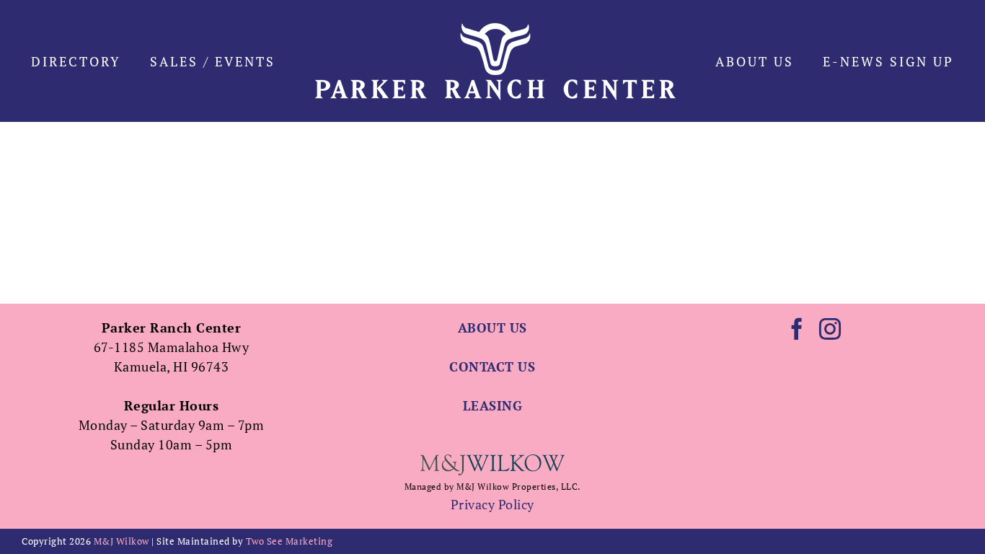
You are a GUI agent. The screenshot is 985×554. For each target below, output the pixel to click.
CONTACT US (492, 366)
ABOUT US (492, 327)
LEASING (493, 405)
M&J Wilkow (121, 541)
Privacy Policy (492, 504)
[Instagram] (830, 329)
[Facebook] (797, 329)
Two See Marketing (289, 541)
